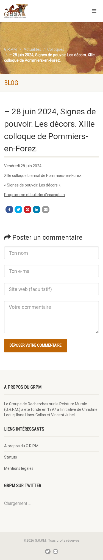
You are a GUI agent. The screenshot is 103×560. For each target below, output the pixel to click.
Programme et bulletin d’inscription (34, 195)
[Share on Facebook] (9, 209)
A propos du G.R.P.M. (21, 446)
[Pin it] (27, 209)
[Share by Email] (45, 209)
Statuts (10, 457)
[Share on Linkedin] (36, 209)
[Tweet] (18, 209)
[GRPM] (34, 11)
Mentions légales (19, 468)
